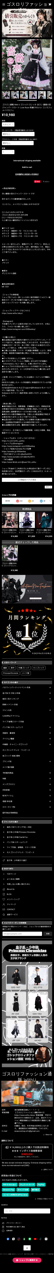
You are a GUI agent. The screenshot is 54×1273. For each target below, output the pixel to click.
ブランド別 (7, 761)
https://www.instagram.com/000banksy (18, 446)
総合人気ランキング (11, 699)
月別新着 (6, 790)
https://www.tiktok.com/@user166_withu (19, 462)
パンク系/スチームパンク (13, 727)
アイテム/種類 (8, 739)
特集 (4, 779)
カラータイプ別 (9, 807)
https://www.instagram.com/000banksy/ (19, 329)
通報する (48, 487)
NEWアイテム (8, 796)
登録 (47, 934)
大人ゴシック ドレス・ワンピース (16, 750)
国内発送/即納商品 (10, 813)
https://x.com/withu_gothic (13, 441)
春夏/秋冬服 (7, 801)
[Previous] (3, 65)
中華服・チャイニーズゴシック (15, 744)
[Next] (51, 65)
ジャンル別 (7, 710)
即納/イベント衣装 (10, 705)
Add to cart (27, 167)
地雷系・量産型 (9, 733)
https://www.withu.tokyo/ (12, 313)
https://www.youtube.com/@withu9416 (18, 457)
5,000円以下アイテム (11, 716)
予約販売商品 (8, 773)
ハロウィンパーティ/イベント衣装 (16, 687)
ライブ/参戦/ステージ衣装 (13, 722)
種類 (3, 121)
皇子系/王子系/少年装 (11, 693)
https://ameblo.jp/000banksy (14, 451)
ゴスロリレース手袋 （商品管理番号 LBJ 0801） (20, 139)
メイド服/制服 (8, 767)
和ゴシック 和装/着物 (11, 756)
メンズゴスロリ (9, 784)
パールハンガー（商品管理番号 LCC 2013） (18, 130)
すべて (7, 501)
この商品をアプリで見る (27, 480)
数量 (3, 148)
